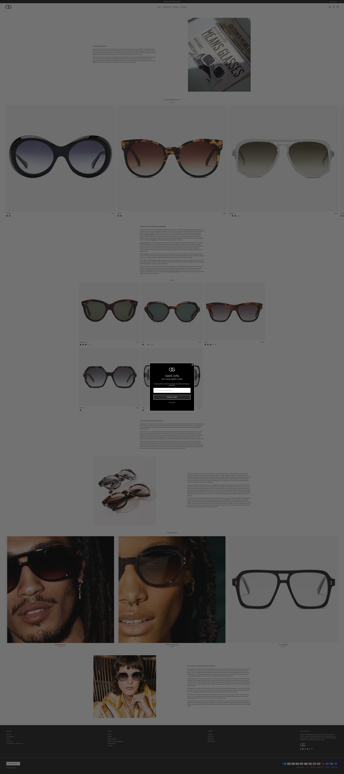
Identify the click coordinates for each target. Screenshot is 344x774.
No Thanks (172, 402)
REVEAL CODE (172, 397)
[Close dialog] (193, 364)
